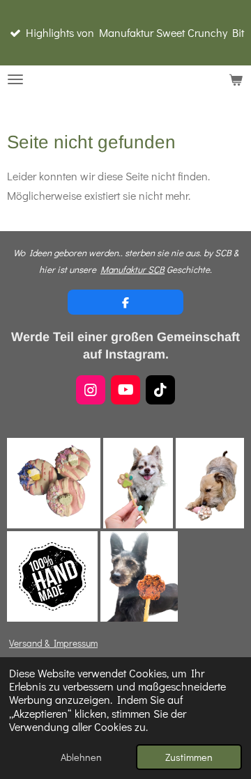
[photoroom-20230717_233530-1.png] (210, 483)
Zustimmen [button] (189, 757)
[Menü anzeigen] (15, 79)
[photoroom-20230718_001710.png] (137, 483)
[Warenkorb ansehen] (235, 79)
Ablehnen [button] (81, 757)
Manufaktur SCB (132, 269)
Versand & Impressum (53, 643)
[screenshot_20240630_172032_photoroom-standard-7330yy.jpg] (53, 483)
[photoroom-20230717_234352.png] (139, 576)
